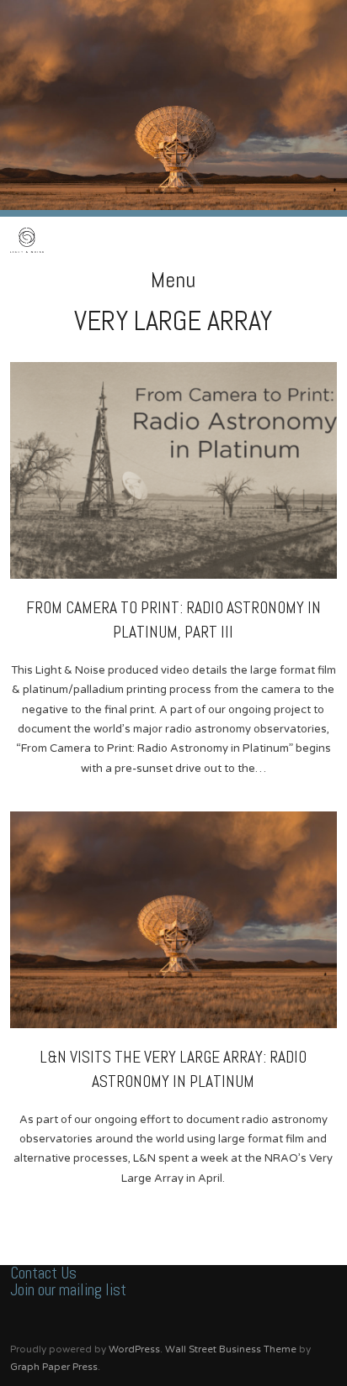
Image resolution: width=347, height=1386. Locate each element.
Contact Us (43, 1273)
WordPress (134, 1349)
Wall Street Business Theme (230, 1349)
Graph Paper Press (54, 1367)
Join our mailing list (68, 1289)
